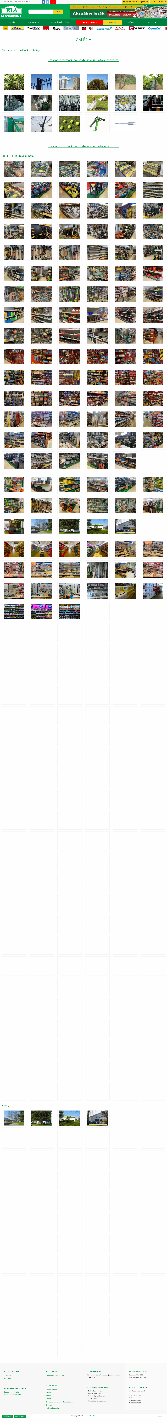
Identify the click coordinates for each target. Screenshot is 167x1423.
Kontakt (153, 22)
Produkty (33, 22)
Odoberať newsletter (11, 1392)
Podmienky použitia (53, 1408)
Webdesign (161, 1416)
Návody (132, 22)
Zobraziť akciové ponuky (55, 1375)
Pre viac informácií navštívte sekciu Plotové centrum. (83, 60)
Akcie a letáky (89, 22)
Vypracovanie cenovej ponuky (136, 2)
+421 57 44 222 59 (159, 2)
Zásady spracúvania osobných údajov (59, 1402)
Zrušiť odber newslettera (13, 1394)
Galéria (113, 22)
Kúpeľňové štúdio (60, 22)
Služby (13, 22)
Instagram (7, 1378)
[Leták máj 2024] (118, 11)
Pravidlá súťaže (51, 1389)
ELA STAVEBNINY (90, 1416)
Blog (52, 2)
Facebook (7, 1375)
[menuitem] (12, 22)
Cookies (49, 1405)
